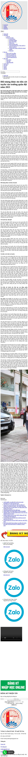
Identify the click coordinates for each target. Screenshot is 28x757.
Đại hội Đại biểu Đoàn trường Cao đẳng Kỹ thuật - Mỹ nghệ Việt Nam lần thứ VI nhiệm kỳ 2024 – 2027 (15, 524)
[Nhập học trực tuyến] (13, 690)
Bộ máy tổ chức (10, 37)
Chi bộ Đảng (12, 39)
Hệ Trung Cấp (10, 703)
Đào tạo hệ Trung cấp (11, 56)
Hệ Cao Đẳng (19, 703)
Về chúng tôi (3, 746)
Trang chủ (5, 75)
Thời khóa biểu (9, 62)
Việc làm (8, 61)
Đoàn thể (11, 50)
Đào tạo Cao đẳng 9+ (11, 54)
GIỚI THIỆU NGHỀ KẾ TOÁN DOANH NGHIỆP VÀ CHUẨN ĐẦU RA (13, 503)
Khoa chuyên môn (13, 44)
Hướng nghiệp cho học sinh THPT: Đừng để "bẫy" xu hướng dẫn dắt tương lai (15, 516)
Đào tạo (5, 52)
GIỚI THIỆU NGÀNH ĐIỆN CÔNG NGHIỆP (14, 511)
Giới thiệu (5, 35)
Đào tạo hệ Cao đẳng (11, 53)
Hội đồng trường (13, 40)
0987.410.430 (6, 546)
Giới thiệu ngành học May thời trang (11, 510)
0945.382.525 (6, 575)
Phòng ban (11, 43)
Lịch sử (8, 36)
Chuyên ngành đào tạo (11, 57)
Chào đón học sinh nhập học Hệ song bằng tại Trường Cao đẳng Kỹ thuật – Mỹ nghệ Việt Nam (14, 505)
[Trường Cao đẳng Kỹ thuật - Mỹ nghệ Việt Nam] (11, 22)
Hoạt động (8, 59)
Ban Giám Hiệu (12, 41)
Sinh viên (5, 58)
